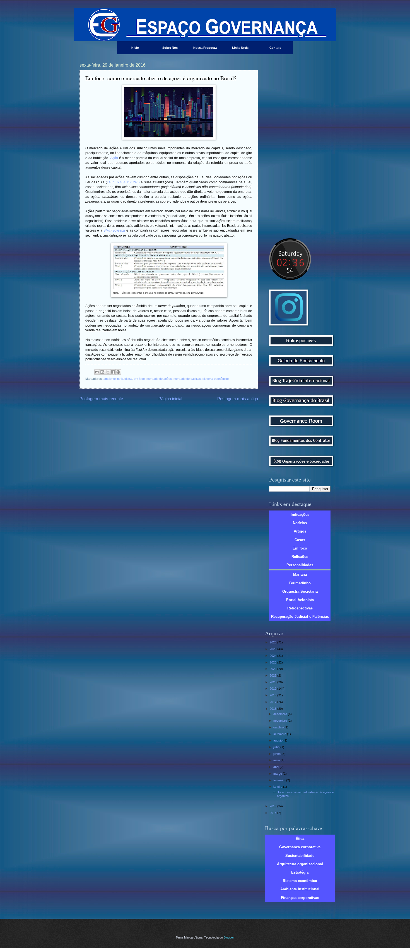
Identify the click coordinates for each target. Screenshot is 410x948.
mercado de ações (159, 378)
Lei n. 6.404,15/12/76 (123, 182)
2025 (273, 649)
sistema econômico (215, 378)
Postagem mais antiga (237, 398)
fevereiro (279, 780)
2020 (273, 682)
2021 (273, 675)
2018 (273, 695)
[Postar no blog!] (102, 372)
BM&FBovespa (114, 230)
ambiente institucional (117, 378)
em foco (139, 378)
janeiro (278, 786)
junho (277, 753)
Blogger (229, 937)
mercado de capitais (187, 378)
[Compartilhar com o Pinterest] (118, 372)
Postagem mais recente (101, 398)
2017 (273, 702)
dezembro (280, 714)
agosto (278, 740)
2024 (273, 655)
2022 (273, 668)
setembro (280, 734)
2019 (273, 688)
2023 (273, 662)
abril (276, 767)
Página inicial (170, 398)
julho (276, 747)
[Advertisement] (300, 146)
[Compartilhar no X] (107, 372)
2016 (273, 708)
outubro (278, 727)
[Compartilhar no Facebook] (113, 372)
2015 (273, 806)
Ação (114, 158)
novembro (280, 720)
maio (277, 760)
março (278, 773)
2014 (273, 813)
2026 (273, 642)
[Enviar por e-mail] (97, 372)
